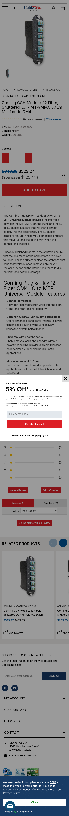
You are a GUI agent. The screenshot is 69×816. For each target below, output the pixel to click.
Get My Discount (34, 424)
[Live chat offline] (10, 806)
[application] (34, 796)
